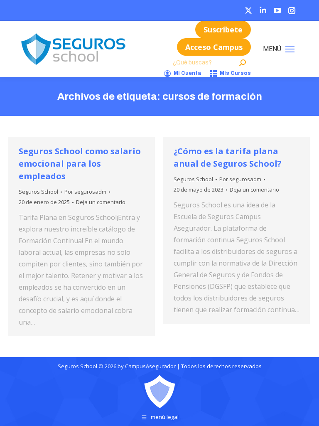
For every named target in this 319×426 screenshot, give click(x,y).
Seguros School (38, 191)
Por (85, 191)
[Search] (242, 63)
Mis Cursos (235, 73)
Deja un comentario (100, 202)
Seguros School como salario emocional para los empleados (80, 163)
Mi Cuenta (187, 73)
